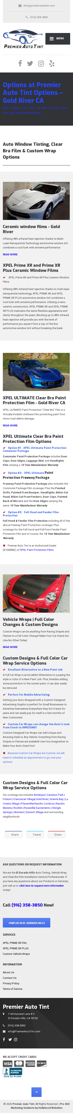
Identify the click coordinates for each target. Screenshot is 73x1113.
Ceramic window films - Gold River (31, 229)
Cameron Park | (56, 794)
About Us (8, 972)
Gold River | (42, 799)
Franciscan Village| (24, 799)
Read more (10, 254)
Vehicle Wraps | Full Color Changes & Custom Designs (30, 622)
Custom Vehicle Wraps (16, 953)
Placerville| (27, 803)
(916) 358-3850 (16, 1025)
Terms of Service (12, 988)
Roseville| (29, 807)
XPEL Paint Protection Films (37, 549)
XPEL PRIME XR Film (15, 942)
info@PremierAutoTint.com (24, 1031)
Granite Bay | (57, 799)
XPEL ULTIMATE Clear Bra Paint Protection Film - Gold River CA (34, 400)
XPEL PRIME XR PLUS (16, 948)
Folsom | (8, 799)
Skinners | (19, 812)
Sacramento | (44, 807)
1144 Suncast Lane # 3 (23, 1016)
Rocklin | (19, 807)
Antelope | (40, 794)
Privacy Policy (11, 983)
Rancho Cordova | (45, 803)
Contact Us (9, 977)
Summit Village (34, 812)
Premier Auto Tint (23, 1104)
